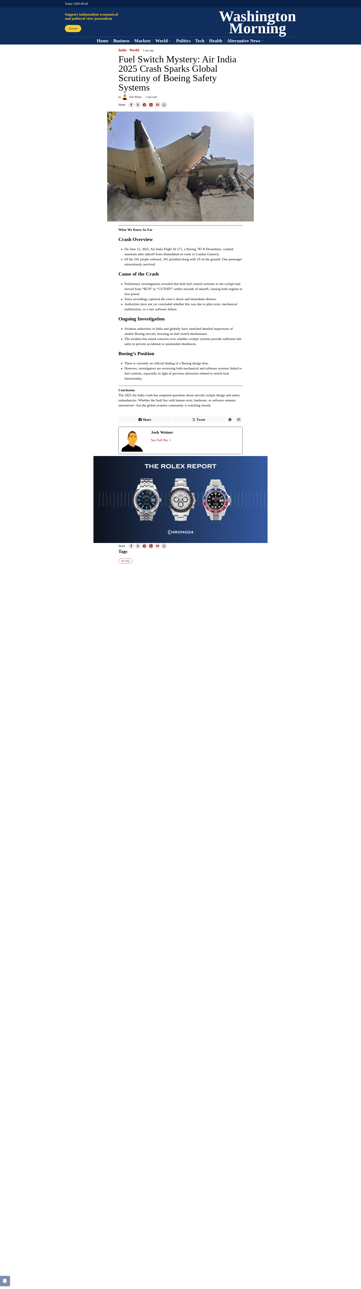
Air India (125, 561)
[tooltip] (131, 105)
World (134, 50)
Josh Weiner (135, 96)
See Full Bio (159, 440)
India (122, 50)
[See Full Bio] (170, 440)
